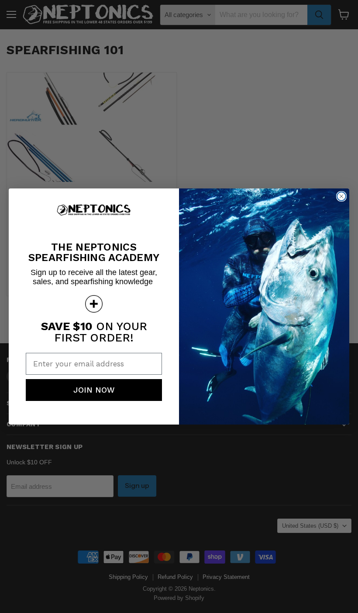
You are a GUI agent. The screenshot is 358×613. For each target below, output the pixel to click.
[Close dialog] (341, 196)
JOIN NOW (94, 389)
